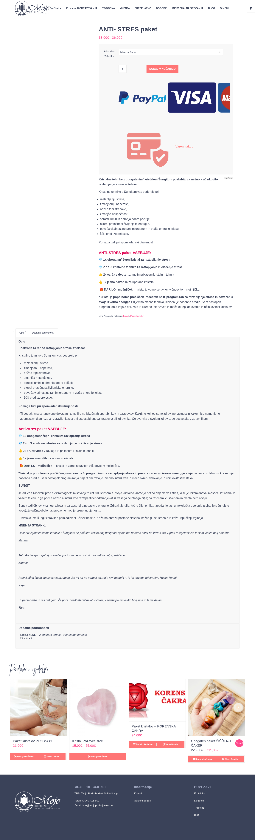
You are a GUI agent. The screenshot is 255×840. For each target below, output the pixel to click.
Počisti (228, 178)
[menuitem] (55, 8)
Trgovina (199, 807)
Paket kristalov (137, 316)
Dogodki (199, 800)
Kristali (126, 316)
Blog (196, 814)
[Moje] (32, 8)
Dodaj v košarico (163, 68)
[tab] (21, 332)
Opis (21, 332)
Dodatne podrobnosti (43, 332)
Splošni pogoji (142, 800)
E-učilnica (200, 793)
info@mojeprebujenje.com (97, 805)
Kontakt (138, 793)
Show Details (52, 756)
